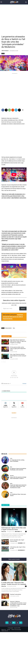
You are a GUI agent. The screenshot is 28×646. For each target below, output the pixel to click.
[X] (6, 110)
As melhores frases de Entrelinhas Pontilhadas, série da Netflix (18, 469)
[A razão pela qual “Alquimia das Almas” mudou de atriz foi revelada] (14, 572)
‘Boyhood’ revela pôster (15, 594)
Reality (11, 483)
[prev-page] (2, 361)
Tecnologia (12, 475)
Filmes (11, 492)
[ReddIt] (12, 110)
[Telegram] (16, 110)
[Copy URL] (19, 110)
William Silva (3, 531)
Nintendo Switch (8, 328)
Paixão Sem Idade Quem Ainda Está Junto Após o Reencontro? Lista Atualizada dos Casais (18, 486)
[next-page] (5, 361)
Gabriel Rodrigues (5, 50)
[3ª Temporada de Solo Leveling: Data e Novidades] (5, 460)
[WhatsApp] (9, 110)
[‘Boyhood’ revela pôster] (5, 596)
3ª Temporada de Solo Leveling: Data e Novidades (17, 460)
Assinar (23, 308)
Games (3, 53)
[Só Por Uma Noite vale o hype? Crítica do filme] (5, 541)
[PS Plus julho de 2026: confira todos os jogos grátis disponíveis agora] (5, 349)
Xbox (14, 328)
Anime (11, 458)
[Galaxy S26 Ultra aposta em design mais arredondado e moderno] (5, 477)
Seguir (5, 402)
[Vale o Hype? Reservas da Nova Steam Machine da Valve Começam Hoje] (5, 356)
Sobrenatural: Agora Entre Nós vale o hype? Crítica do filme (13, 528)
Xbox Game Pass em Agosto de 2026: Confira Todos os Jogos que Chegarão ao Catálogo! (18, 341)
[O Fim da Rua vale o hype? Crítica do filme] (5, 549)
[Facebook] (2, 110)
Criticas (3, 525)
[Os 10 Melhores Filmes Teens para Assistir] (5, 494)
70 (25, 586)
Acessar (24, 383)
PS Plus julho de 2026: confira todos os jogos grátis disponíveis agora (18, 349)
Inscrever (22, 402)
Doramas (3, 580)
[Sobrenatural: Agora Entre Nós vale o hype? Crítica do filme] (14, 517)
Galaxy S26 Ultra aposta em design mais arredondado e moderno (18, 477)
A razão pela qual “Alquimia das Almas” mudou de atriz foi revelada (13, 583)
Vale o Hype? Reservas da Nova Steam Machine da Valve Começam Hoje (18, 356)
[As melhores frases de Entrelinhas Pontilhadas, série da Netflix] (5, 468)
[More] (22, 110)
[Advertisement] (14, 19)
